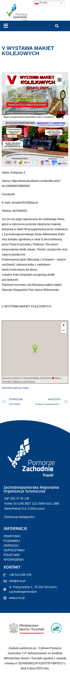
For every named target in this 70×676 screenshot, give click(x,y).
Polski (43, 2)
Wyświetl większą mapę (15, 387)
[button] (6, 25)
